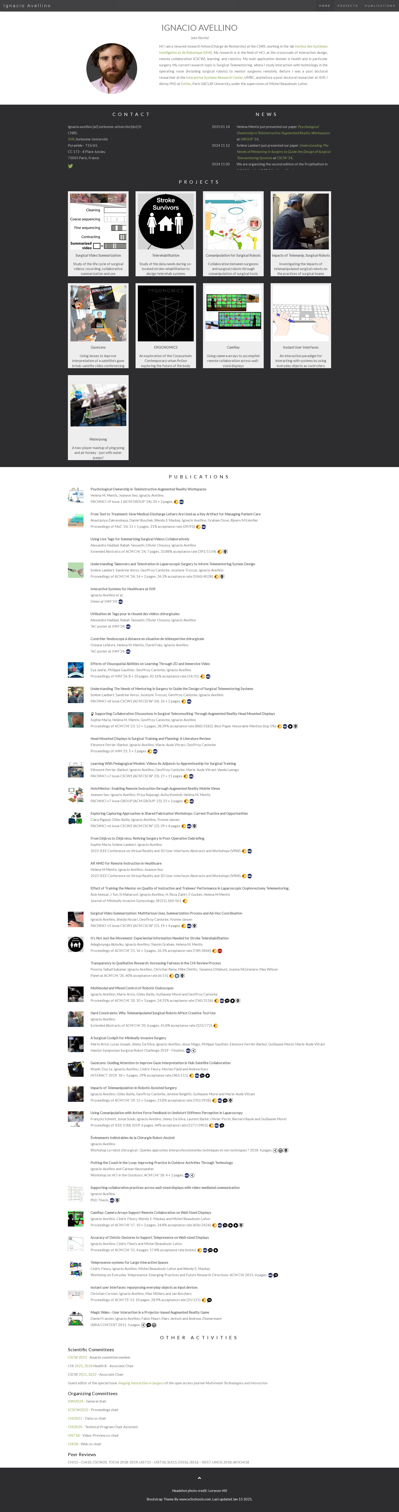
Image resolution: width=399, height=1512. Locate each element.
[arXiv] (220, 950)
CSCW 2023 (77, 1357)
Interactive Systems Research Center (214, 77)
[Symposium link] (193, 1050)
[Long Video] (207, 1075)
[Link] (143, 1325)
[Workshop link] (275, 1150)
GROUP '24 (249, 139)
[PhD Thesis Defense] (117, 1200)
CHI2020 (75, 1427)
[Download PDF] (281, 1150)
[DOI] (176, 501)
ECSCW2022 (78, 1410)
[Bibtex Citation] (227, 1000)
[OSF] (177, 975)
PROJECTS (348, 5)
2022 (92, 1374)
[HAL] (181, 501)
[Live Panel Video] (182, 975)
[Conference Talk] (225, 551)
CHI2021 (75, 1418)
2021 (79, 1366)
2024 (88, 1366)
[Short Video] (290, 726)
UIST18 (74, 1435)
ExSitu (186, 84)
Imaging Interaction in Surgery (141, 1383)
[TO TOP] (199, 1478)
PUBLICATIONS (380, 5)
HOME (325, 5)
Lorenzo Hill (217, 1490)
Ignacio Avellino (27, 5)
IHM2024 (75, 1401)
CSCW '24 (284, 158)
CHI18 (73, 1444)
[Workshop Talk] (286, 1150)
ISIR (71, 139)
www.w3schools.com (195, 1499)
